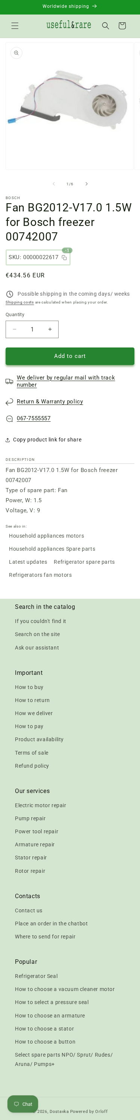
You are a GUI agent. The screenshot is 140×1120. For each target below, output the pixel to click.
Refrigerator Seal (36, 976)
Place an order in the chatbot (51, 923)
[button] (15, 26)
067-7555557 (34, 418)
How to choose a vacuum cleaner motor (65, 989)
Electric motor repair (40, 805)
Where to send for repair (45, 937)
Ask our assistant (37, 648)
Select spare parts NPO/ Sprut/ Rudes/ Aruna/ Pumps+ (64, 1059)
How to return (32, 700)
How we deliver (34, 713)
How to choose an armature (50, 1016)
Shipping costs (20, 302)
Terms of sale (32, 753)
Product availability (39, 739)
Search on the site (37, 634)
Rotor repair (30, 871)
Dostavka (59, 1111)
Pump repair (30, 818)
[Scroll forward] (86, 184)
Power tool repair (36, 831)
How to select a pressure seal (51, 1002)
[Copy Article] (64, 257)
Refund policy (32, 766)
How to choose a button (45, 1042)
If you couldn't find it (40, 621)
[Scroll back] (54, 184)
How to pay (29, 726)
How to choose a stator (44, 1029)
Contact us (29, 910)
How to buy (29, 687)
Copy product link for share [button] (47, 440)
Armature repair (35, 844)
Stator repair (31, 858)
